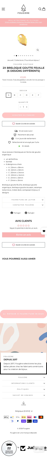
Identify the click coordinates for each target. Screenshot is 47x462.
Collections (19, 60)
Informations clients (23, 383)
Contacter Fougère (23, 205)
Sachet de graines (23, 395)
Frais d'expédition (19, 80)
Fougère (22, 377)
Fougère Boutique (23, 64)
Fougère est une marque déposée (23, 433)
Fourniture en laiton (23, 200)
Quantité (23, 102)
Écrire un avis (23, 235)
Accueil (10, 60)
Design (23, 90)
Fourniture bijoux (31, 60)
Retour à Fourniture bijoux (25, 314)
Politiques (23, 389)
